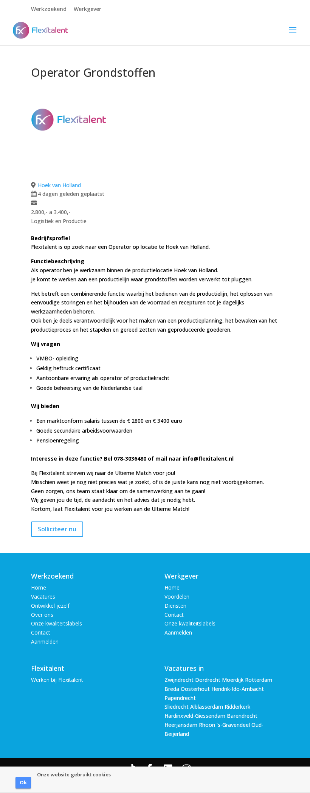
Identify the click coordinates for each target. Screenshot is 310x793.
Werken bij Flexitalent (57, 679)
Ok (23, 782)
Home (38, 587)
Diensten (175, 605)
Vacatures (43, 596)
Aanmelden (45, 641)
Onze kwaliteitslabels (56, 623)
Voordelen (176, 596)
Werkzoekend (49, 9)
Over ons (42, 614)
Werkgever (87, 9)
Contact (40, 632)
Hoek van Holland (59, 185)
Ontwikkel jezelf (50, 605)
